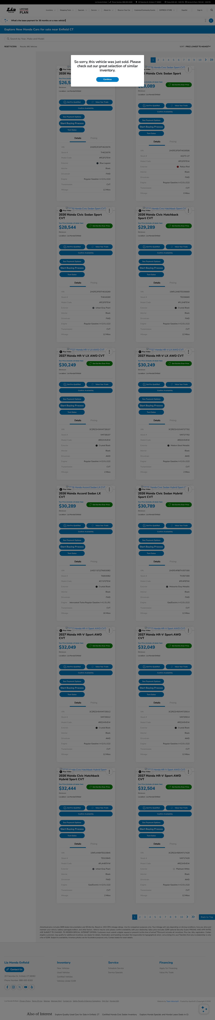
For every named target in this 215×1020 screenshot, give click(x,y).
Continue (107, 79)
